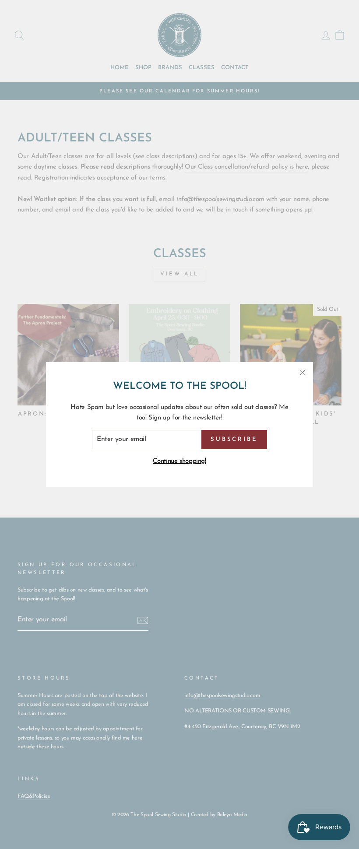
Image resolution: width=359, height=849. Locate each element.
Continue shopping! (179, 461)
